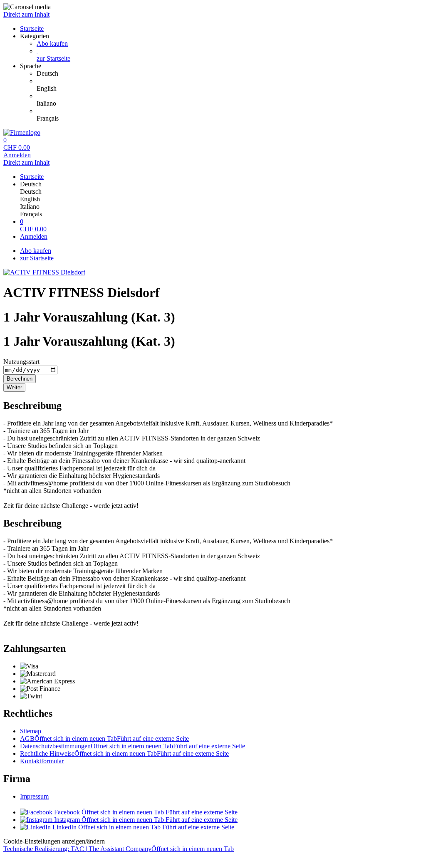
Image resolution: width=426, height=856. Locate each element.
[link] (230, 73)
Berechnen (19, 379)
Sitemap (30, 731)
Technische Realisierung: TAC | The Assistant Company (118, 848)
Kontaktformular (42, 760)
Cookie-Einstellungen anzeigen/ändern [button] (54, 841)
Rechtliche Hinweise (124, 753)
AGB (104, 738)
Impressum (34, 796)
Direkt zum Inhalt (26, 14)
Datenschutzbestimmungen (132, 746)
